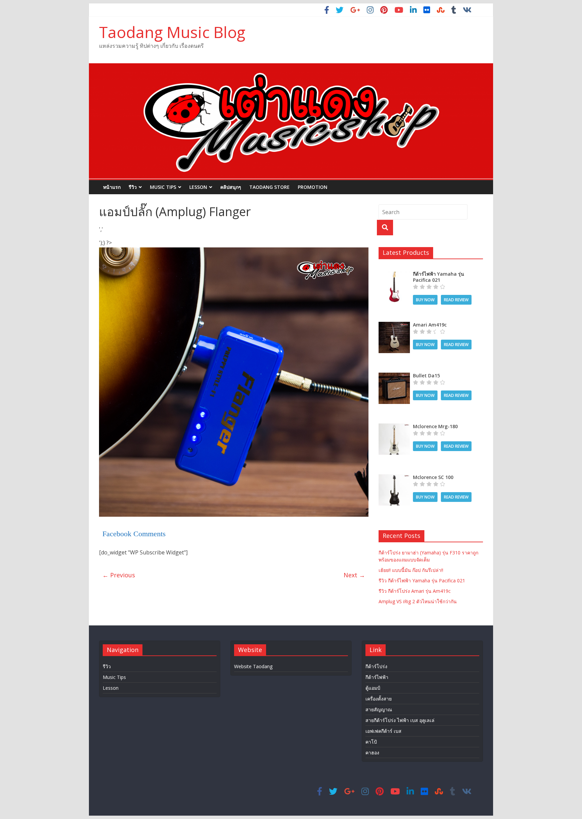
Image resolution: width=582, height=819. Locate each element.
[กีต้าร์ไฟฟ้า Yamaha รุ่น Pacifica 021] (394, 274)
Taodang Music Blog (172, 32)
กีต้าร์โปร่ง (376, 666)
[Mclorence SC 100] (394, 478)
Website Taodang (253, 666)
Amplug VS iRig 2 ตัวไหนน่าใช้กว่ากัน (418, 601)
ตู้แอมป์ (372, 688)
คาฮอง (372, 752)
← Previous (118, 575)
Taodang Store (269, 187)
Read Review (456, 300)
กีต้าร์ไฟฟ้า (376, 677)
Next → (354, 575)
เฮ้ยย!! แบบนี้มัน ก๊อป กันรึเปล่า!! (411, 570)
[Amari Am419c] (394, 325)
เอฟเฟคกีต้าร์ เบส (383, 731)
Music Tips (163, 187)
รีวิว (133, 187)
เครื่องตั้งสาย (378, 698)
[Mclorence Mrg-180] (394, 427)
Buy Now (425, 300)
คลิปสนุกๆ (230, 187)
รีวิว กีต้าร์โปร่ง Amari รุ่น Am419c (415, 591)
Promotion (312, 187)
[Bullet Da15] (394, 376)
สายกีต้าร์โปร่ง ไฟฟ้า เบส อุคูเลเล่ (399, 720)
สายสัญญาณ (378, 709)
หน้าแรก (112, 187)
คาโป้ (371, 742)
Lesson (198, 187)
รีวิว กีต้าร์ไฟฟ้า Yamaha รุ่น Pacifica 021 (422, 580)
